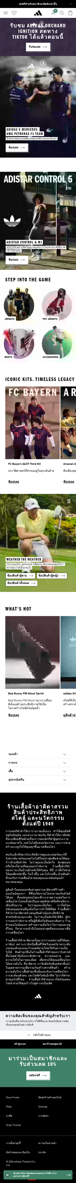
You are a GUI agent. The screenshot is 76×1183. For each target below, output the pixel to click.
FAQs (9, 1107)
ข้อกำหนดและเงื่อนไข (18, 1152)
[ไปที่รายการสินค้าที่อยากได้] (14, 13)
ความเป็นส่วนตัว (47, 1143)
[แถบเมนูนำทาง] (5, 13)
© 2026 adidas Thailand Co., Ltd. (21, 1163)
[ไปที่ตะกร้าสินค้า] (70, 13)
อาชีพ (9, 1116)
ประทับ (42, 1152)
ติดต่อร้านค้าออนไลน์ (49, 1097)
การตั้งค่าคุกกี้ (13, 1143)
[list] (38, 436)
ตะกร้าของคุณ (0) (52, 1044)
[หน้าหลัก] (38, 14)
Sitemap (42, 1107)
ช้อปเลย (13, 481)
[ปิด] (7, 1175)
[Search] (62, 13)
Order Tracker (13, 1125)
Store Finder (13, 1097)
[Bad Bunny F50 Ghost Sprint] (32, 668)
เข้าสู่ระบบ (20, 1044)
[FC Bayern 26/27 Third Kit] (32, 436)
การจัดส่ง (43, 1116)
